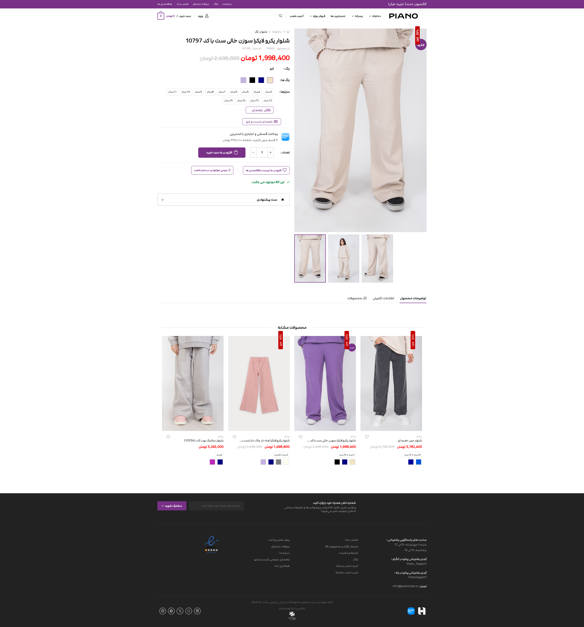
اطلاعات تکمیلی (383, 298)
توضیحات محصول (413, 298)
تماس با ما (182, 4)
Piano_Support (417, 563)
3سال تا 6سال (281, 455)
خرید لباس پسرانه (347, 566)
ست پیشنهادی (267, 199)
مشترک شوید (173, 506)
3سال (268, 92)
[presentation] (418, 404)
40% (280, 337)
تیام (281, 608)
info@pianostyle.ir (405, 586)
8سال (210, 92)
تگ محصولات (357, 298)
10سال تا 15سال (412, 455)
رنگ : (287, 68)
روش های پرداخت (279, 540)
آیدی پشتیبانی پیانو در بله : (410, 572)
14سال (241, 100)
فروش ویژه (319, 16)
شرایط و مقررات (348, 553)
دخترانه (376, 16)
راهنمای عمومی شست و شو (272, 559)
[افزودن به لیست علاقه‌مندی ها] (367, 437)
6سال (233, 92)
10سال (185, 92)
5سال (245, 92)
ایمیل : (422, 586)
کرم (272, 68)
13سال (254, 100)
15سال (228, 100)
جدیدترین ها (338, 16)
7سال (222, 92)
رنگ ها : (285, 80)
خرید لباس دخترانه (347, 572)
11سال (172, 92)
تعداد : (285, 152)
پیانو (353, 436)
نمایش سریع (391, 425)
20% (417, 32)
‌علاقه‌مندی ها (164, 4)
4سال (256, 92)
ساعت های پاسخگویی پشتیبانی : (406, 540)
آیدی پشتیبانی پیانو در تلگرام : (409, 559)
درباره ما (227, 4)
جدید (421, 44)
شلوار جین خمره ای (410, 440)
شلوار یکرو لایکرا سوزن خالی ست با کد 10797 (328, 440)
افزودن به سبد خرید (219, 152)
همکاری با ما (282, 566)
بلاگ (216, 4)
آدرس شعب (296, 16)
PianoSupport (418, 577)
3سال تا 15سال (346, 455)
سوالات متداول (201, 4)
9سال (198, 92)
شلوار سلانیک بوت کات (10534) (204, 440)
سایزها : (284, 91)
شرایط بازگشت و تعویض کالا (341, 546)
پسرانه (359, 16)
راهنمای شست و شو (259, 121)
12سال (267, 100)
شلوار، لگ (261, 31)
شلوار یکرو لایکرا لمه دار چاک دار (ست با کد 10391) (258, 440)
